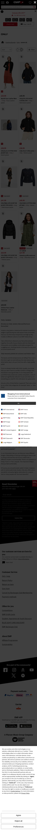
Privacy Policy (25, 793)
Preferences (18, 826)
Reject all (18, 821)
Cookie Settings (15, 791)
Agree (18, 815)
